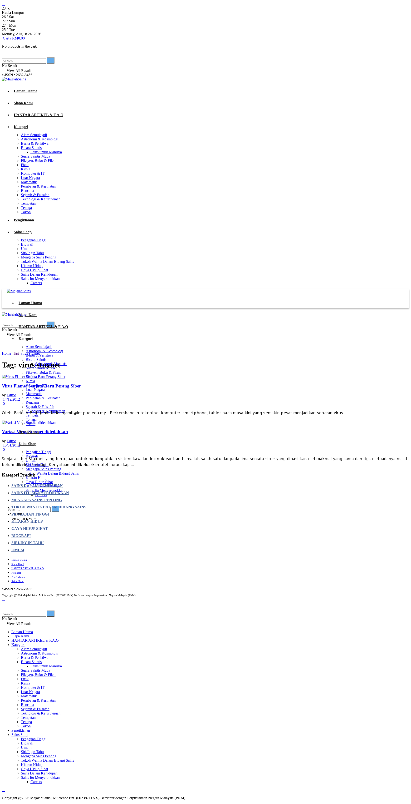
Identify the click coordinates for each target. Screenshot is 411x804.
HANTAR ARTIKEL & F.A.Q (38, 115)
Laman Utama (25, 91)
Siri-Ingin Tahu (32, 253)
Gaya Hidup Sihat (34, 270)
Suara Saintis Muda (35, 156)
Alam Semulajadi (34, 135)
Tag (16, 353)
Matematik (29, 182)
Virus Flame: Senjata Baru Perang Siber (41, 385)
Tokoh (26, 212)
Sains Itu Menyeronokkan (40, 279)
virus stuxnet (30, 353)
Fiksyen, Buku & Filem (38, 161)
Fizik (25, 165)
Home (6, 353)
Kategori (21, 127)
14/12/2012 (11, 399)
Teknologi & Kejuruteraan (40, 199)
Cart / (14, 38)
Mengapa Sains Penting (38, 257)
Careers (36, 283)
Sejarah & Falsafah (35, 195)
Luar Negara (30, 178)
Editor (11, 395)
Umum (26, 249)
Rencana (27, 191)
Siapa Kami (23, 103)
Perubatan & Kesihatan (38, 186)
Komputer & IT (32, 173)
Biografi (27, 244)
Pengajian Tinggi (33, 240)
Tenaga (26, 208)
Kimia (25, 169)
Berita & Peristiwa (35, 143)
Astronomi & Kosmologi (39, 139)
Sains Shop (23, 232)
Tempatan (28, 203)
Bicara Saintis (31, 148)
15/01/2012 (11, 445)
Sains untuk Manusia (46, 152)
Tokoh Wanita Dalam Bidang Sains (47, 261)
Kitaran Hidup (32, 266)
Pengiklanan (24, 220)
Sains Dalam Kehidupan (39, 274)
